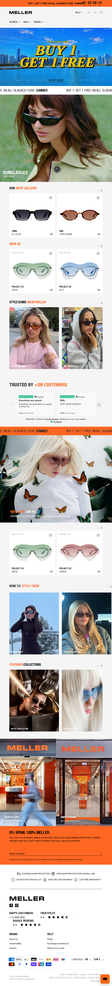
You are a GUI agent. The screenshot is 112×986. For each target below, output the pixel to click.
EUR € (97, 959)
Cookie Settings (96, 981)
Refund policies (80, 978)
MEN (25, 22)
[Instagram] (16, 905)
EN (86, 959)
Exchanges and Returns (58, 943)
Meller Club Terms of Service (61, 978)
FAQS (50, 939)
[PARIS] (84, 782)
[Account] (94, 12)
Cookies (83, 974)
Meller (26, 976)
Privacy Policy (72, 974)
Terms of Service (95, 974)
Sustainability (15, 943)
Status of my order (55, 948)
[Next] (101, 303)
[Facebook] (11, 905)
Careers (12, 948)
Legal (62, 974)
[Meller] (20, 12)
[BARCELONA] (28, 782)
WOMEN (13, 22)
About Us (13, 939)
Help (77, 12)
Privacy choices (95, 978)
